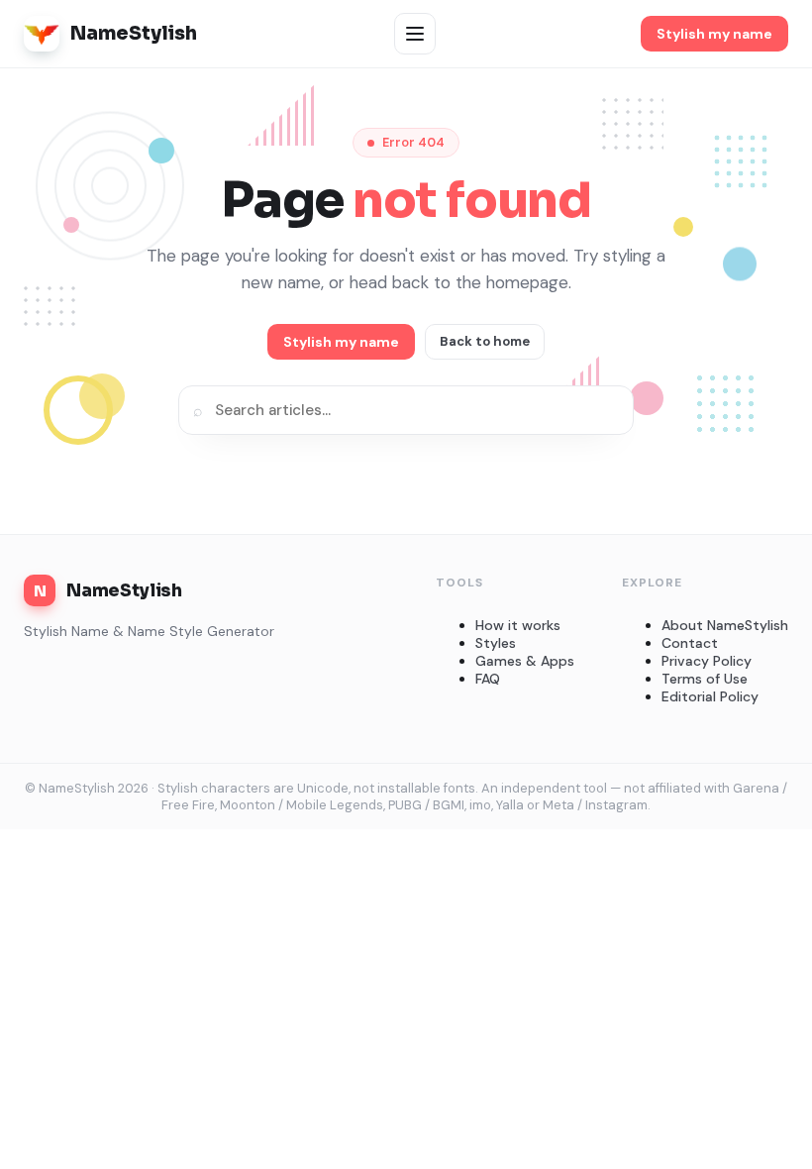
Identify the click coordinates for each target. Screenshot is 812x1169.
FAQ (487, 679)
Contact (689, 643)
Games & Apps (524, 661)
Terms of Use (704, 679)
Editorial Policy (710, 696)
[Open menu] (415, 33)
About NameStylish (724, 625)
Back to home (485, 341)
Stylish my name (714, 34)
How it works (517, 625)
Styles (495, 643)
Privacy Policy (706, 661)
